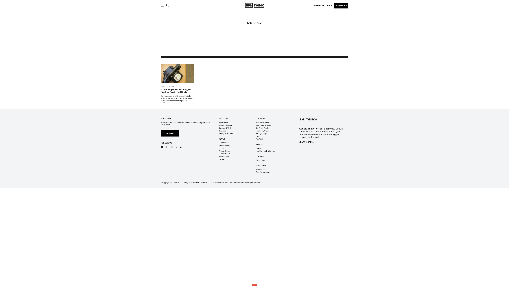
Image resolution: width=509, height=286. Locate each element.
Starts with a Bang (263, 125)
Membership (341, 5)
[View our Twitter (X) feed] (176, 147)
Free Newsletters (263, 172)
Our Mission (224, 143)
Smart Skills (167, 86)
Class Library (261, 160)
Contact (222, 148)
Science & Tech (225, 128)
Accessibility (224, 156)
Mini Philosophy (262, 122)
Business (222, 131)
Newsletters (319, 5)
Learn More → (306, 142)
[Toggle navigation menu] (162, 5)
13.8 (257, 136)
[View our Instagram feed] (171, 147)
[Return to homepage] (254, 5)
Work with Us (224, 145)
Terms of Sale (224, 154)
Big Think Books (262, 128)
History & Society (226, 133)
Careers (222, 159)
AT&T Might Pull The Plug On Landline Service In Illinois (176, 91)
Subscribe (170, 133)
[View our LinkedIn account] (181, 147)
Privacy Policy (224, 151)
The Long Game (262, 131)
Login (329, 5)
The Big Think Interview (265, 151)
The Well (259, 139)
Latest (258, 148)
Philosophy (223, 122)
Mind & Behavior (225, 125)
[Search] (167, 5)
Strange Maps (261, 133)
